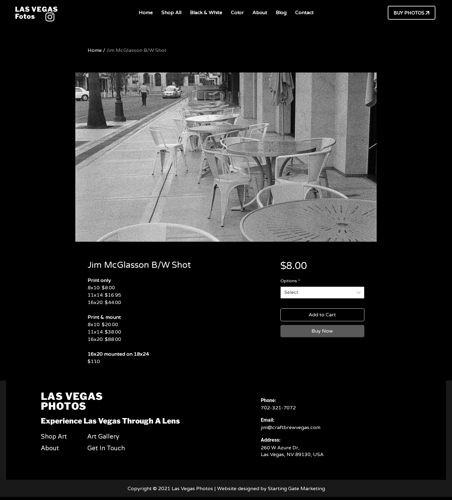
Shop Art (54, 436)
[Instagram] (50, 17)
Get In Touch (106, 448)
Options (290, 280)
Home (95, 50)
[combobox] (322, 293)
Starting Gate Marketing (297, 489)
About (50, 448)
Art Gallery (103, 436)
